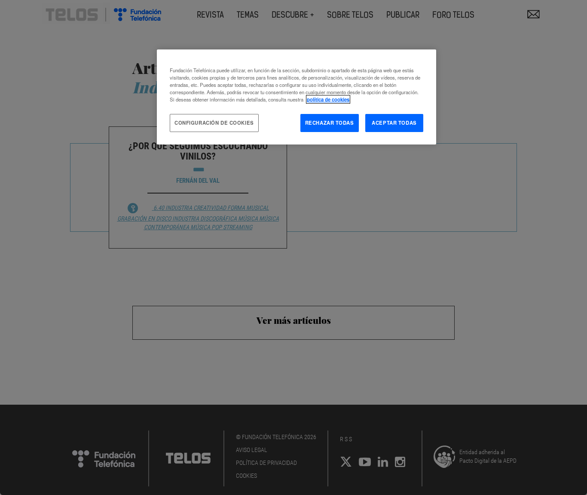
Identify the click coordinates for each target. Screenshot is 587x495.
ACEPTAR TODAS (394, 122)
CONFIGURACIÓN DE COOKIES (214, 122)
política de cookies (328, 99)
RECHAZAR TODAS (329, 122)
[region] (296, 97)
